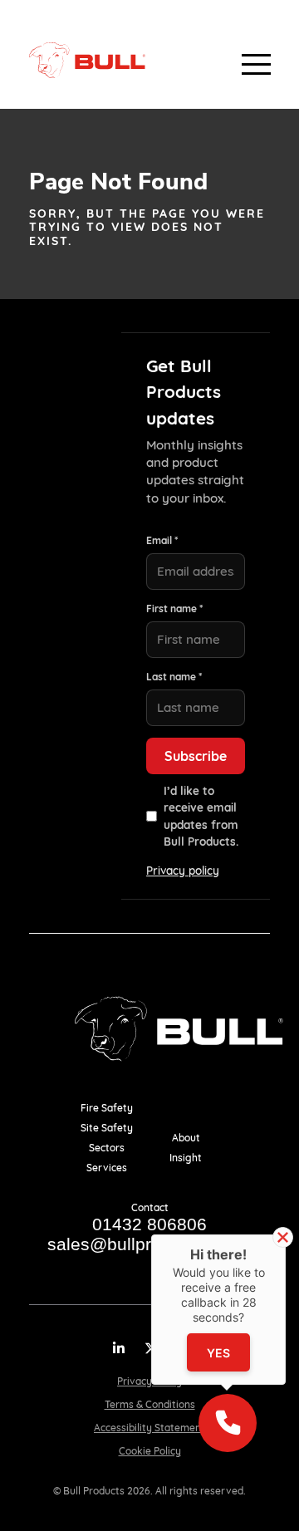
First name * (174, 608)
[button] (228, 1423)
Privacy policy (182, 870)
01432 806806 (149, 1224)
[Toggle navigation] (243, 60)
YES (218, 1353)
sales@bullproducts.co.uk (149, 1244)
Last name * (174, 676)
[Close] (282, 1237)
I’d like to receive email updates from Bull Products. (201, 815)
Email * (162, 540)
